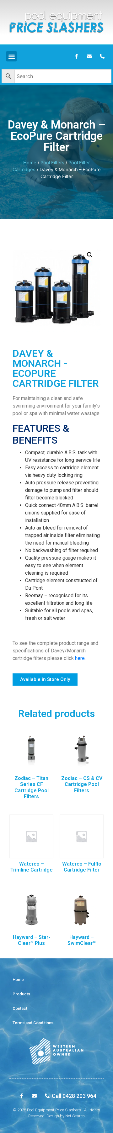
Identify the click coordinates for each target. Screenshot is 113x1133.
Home (29, 163)
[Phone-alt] (102, 56)
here (80, 658)
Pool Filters (52, 163)
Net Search (75, 1116)
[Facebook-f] (76, 56)
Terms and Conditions (33, 1022)
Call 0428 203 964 (74, 1096)
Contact (20, 1008)
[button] (45, 679)
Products (21, 994)
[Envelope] (89, 56)
